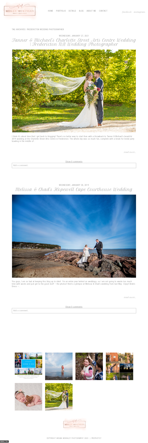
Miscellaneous (120, 367)
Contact (103, 11)
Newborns (28, 397)
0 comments (73, 161)
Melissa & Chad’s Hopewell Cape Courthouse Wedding (74, 190)
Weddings (59, 397)
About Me (91, 11)
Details (72, 11)
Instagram (139, 12)
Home (50, 11)
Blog (81, 11)
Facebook (127, 12)
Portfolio (61, 11)
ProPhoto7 (96, 438)
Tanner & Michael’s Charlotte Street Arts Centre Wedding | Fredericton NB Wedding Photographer (74, 42)
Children (28, 367)
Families (89, 367)
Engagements (59, 367)
